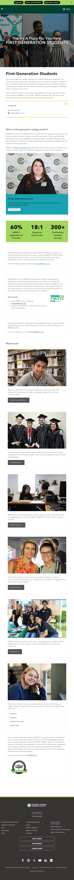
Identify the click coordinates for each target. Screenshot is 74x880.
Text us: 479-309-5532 (34, 2)
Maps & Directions (56, 827)
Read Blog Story (14, 209)
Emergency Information (8, 825)
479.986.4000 (37, 816)
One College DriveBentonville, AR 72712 (37, 813)
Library (28, 825)
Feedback (29, 833)
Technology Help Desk (33, 822)
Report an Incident (31, 830)
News (3, 833)
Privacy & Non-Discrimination (46, 867)
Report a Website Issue (58, 832)
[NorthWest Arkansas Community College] (37, 805)
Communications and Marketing (60, 829)
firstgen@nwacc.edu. (42, 264)
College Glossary (15, 462)
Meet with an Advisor (52, 2)
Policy (3, 827)
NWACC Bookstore (32, 827)
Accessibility (5, 830)
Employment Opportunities (9, 822)
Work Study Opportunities (17, 721)
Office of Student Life (22, 148)
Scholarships (13, 717)
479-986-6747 (15, 110)
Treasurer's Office (14, 725)
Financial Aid (13, 713)
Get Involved (14, 651)
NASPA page (32, 755)
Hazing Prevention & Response (36, 871)
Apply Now (18, 2)
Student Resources (15, 525)
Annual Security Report (61, 867)
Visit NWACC (37, 844)
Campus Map (37, 848)
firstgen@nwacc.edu (17, 113)
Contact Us (34, 867)
